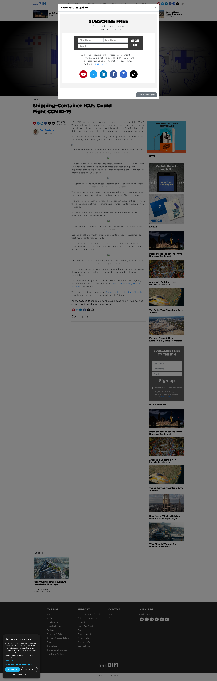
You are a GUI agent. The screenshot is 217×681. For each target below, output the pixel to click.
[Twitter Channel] (93, 74)
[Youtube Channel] (83, 74)
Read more (9, 660)
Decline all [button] (29, 669)
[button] (21, 664)
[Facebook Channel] (113, 74)
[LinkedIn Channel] (103, 74)
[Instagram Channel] (124, 74)
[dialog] (21, 656)
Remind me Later (146, 95)
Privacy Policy (100, 64)
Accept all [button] (12, 669)
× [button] (37, 637)
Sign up (135, 43)
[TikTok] (134, 74)
